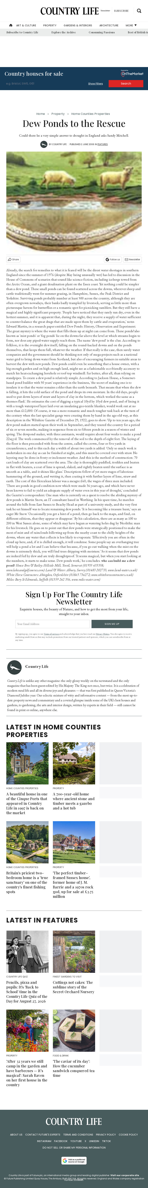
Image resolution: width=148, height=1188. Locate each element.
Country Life (59, 144)
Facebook (61, 1141)
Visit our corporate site (124, 1175)
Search (126, 83)
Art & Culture (26, 25)
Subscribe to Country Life (22, 32)
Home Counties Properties (90, 114)
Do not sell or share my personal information (74, 1147)
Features (102, 144)
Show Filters (95, 83)
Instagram (44, 1141)
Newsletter (134, 259)
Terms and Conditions (78, 1134)
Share (15, 259)
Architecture (109, 25)
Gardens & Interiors (78, 25)
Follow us (115, 259)
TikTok (106, 1141)
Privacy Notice (102, 633)
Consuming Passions (102, 32)
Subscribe (121, 11)
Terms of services (51, 633)
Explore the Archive (63, 32)
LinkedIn (94, 1141)
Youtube (76, 1141)
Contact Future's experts (42, 1134)
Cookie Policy (128, 1134)
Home (40, 114)
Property (49, 25)
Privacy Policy (106, 1134)
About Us (16, 1134)
